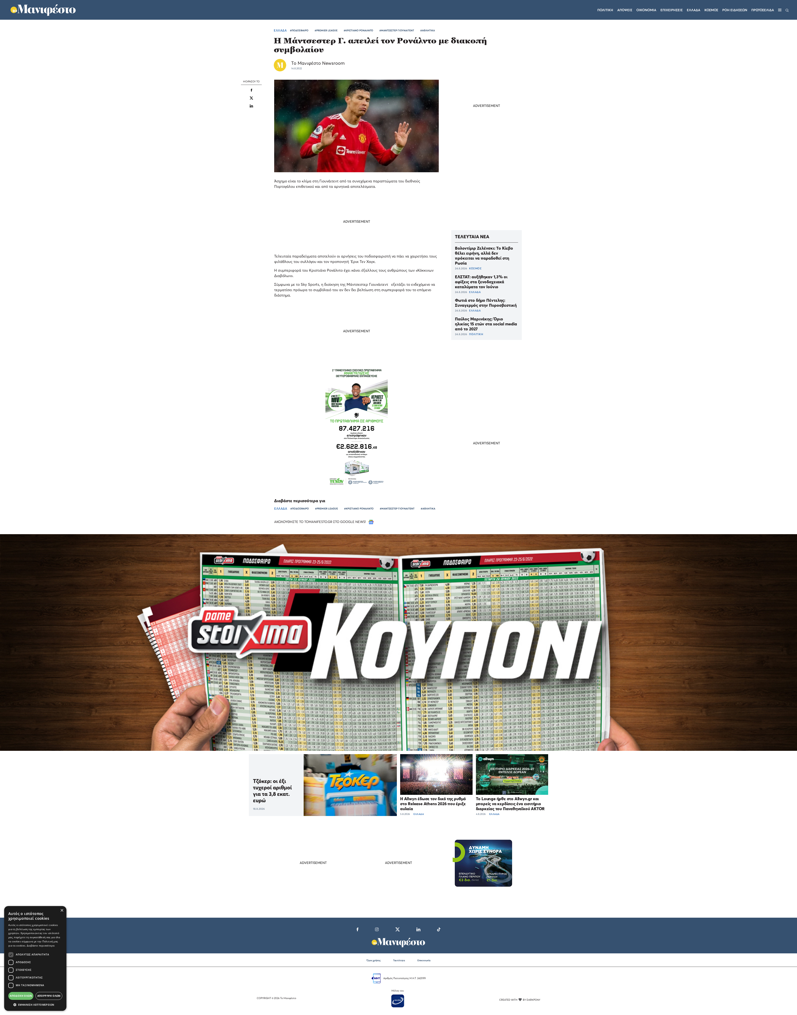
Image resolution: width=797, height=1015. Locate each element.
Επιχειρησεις (671, 10)
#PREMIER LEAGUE (326, 30)
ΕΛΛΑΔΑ (280, 30)
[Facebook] (357, 929)
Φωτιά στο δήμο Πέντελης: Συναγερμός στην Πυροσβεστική (486, 303)
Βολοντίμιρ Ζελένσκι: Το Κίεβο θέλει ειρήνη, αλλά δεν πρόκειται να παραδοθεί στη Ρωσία (484, 256)
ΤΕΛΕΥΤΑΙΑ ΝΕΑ (472, 236)
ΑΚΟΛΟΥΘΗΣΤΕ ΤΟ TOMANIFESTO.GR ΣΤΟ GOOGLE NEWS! (320, 522)
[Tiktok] (438, 929)
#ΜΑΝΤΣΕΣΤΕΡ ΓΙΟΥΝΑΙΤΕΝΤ (396, 30)
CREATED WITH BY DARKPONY (519, 999)
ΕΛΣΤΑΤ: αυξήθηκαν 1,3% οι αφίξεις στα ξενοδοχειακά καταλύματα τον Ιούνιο (481, 281)
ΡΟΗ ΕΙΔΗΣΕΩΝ (734, 10)
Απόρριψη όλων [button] (49, 996)
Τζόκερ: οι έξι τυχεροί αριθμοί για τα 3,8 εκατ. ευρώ (272, 791)
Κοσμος (711, 10)
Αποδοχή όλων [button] (21, 996)
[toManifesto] (43, 9)
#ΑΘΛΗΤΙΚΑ (427, 30)
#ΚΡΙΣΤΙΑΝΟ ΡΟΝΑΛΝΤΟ (358, 30)
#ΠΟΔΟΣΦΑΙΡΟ (299, 30)
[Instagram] (377, 929)
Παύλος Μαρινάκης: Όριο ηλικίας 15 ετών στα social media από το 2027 (486, 323)
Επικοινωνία (423, 960)
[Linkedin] (251, 106)
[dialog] (35, 958)
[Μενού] (779, 10)
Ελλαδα (693, 10)
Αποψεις (624, 10)
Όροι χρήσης (374, 960)
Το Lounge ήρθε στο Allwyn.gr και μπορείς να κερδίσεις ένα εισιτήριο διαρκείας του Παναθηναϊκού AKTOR (510, 803)
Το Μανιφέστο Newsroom (318, 63)
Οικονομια (646, 10)
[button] (35, 1005)
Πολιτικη (605, 10)
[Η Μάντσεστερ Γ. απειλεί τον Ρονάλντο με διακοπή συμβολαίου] (251, 90)
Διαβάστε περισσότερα (40, 945)
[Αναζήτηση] (787, 9)
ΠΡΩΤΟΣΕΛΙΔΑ (762, 10)
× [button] (61, 910)
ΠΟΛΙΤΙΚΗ (476, 334)
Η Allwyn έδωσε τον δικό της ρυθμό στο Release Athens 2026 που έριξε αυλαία (433, 803)
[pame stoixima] (398, 642)
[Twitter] (397, 929)
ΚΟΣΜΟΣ (475, 268)
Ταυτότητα (399, 960)
